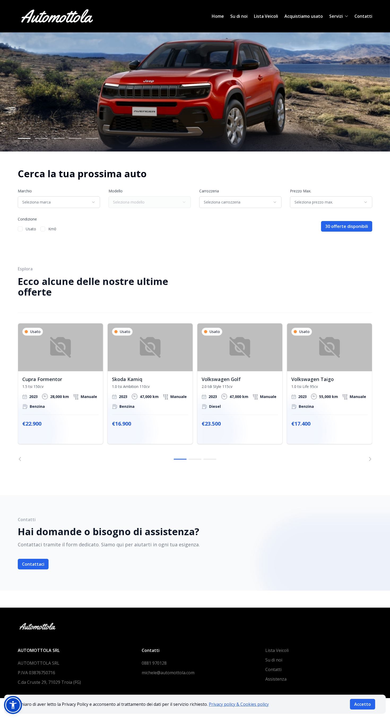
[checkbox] (20, 229)
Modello (116, 190)
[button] (13, 705)
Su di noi (239, 16)
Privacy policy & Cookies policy (239, 704)
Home (218, 16)
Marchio (25, 190)
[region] (195, 392)
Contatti (363, 16)
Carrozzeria (209, 190)
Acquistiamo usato (303, 16)
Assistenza (276, 679)
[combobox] (59, 202)
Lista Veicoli (266, 16)
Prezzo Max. (300, 190)
